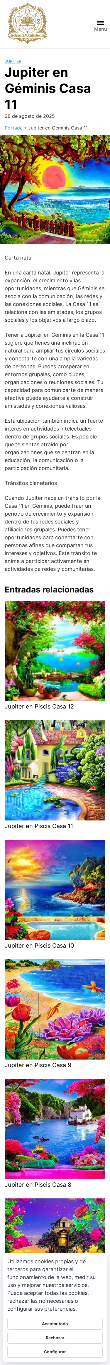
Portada (14, 128)
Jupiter (13, 61)
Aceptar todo (55, 1323)
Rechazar (55, 1337)
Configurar (55, 1351)
